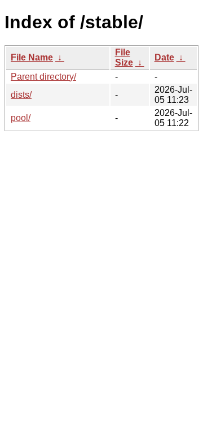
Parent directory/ (43, 76)
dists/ (21, 95)
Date (164, 57)
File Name (32, 57)
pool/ (20, 118)
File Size (124, 57)
